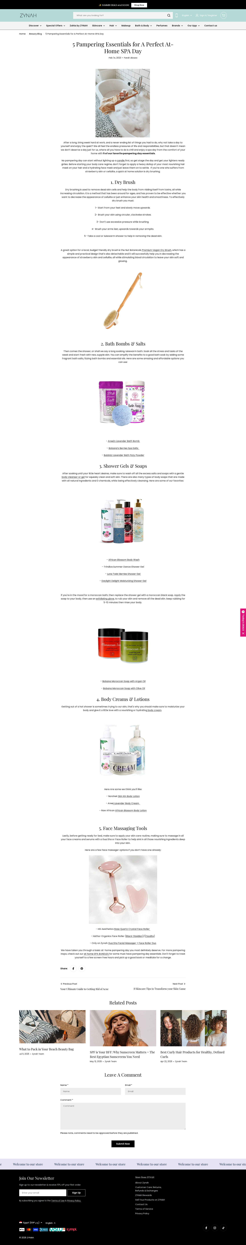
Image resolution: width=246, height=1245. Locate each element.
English (185, 15)
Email (128, 1085)
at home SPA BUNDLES (96, 953)
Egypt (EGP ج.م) (31, 1222)
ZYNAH (30, 1237)
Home (22, 33)
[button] (243, 622)
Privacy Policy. (74, 1200)
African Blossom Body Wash (124, 559)
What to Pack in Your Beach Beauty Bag (46, 1049)
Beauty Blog (35, 33)
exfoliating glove (105, 598)
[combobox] (123, 15)
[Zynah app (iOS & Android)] (177, 15)
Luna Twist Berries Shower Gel (124, 574)
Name (64, 1085)
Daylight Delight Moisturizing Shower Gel (124, 580)
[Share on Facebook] (73, 968)
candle (121, 160)
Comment (66, 1099)
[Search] (169, 15)
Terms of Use (57, 1200)
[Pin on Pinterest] (81, 968)
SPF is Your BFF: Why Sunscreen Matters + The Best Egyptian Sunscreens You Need (122, 1054)
